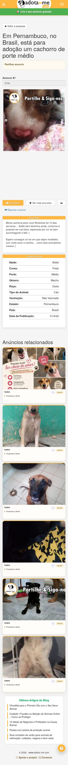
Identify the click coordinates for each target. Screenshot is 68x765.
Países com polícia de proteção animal (30, 730)
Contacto (46, 757)
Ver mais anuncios (41, 202)
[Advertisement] (34, 176)
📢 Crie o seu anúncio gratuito (34, 11)
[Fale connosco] (61, 748)
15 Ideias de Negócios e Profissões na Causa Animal (33, 723)
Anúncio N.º (9, 78)
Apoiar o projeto (27, 757)
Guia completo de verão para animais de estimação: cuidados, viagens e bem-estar (32, 736)
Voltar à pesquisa (16, 26)
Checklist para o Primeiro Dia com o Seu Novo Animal (34, 707)
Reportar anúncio (16, 209)
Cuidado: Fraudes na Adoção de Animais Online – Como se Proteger (35, 715)
